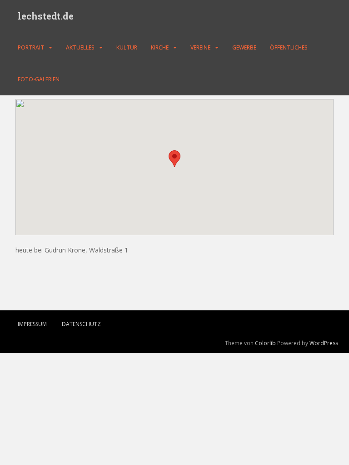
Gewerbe (244, 47)
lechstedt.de (46, 16)
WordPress (323, 343)
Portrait (31, 47)
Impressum (32, 324)
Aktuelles (80, 47)
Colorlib (265, 343)
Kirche (160, 47)
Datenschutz (81, 324)
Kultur (126, 47)
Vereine (200, 47)
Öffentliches (289, 47)
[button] (174, 159)
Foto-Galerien (39, 79)
